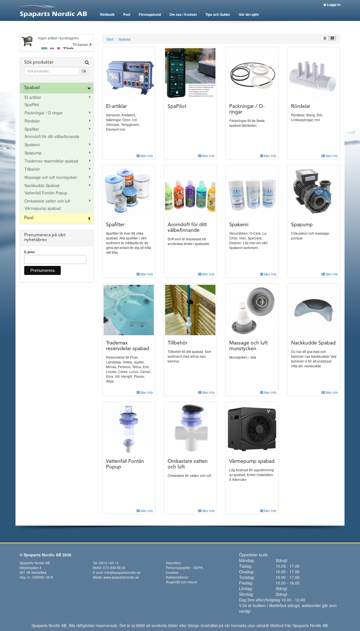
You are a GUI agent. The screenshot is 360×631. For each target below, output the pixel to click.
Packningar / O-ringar (43, 112)
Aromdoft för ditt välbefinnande (51, 136)
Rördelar (32, 121)
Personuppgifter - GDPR (184, 567)
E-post (29, 252)
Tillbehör (32, 169)
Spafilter (31, 129)
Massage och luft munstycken (50, 177)
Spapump (33, 152)
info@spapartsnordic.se (122, 572)
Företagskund (150, 14)
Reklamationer (177, 577)
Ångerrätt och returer (181, 581)
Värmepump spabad (42, 208)
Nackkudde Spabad (41, 185)
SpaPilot (31, 104)
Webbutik (107, 14)
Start (109, 39)
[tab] (56, 70)
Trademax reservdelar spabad (51, 161)
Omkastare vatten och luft (47, 201)
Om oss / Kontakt (183, 14)
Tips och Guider (217, 14)
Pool (126, 14)
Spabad (32, 88)
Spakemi (32, 144)
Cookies (172, 572)
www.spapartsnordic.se (121, 577)
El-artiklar (32, 97)
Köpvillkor (173, 562)
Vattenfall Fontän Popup (45, 192)
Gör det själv (249, 14)
